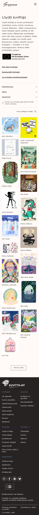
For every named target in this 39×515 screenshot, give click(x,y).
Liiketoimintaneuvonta (9, 403)
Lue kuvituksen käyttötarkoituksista (14, 77)
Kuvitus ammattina (8, 400)
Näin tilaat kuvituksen (10, 67)
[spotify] (14, 479)
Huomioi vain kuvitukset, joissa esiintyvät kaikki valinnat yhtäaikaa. (19, 103)
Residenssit (6, 422)
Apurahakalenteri (26, 402)
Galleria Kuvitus (7, 468)
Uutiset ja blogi (7, 461)
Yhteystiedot (24, 431)
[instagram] (4, 479)
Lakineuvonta (6, 407)
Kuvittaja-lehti (6, 472)
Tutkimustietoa (7, 435)
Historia (23, 442)
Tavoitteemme (7, 438)
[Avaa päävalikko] (35, 4)
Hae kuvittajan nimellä (25, 111)
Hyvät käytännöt (8, 414)
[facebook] (9, 479)
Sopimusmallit (7, 411)
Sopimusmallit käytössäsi (11, 72)
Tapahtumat (6, 465)
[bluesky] (20, 479)
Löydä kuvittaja (7, 431)
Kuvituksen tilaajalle (9, 442)
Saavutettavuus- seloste (28, 507)
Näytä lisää (19, 368)
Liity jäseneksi (6, 396)
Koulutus (5, 418)
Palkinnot (23, 438)
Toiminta (23, 435)
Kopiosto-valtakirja (27, 406)
